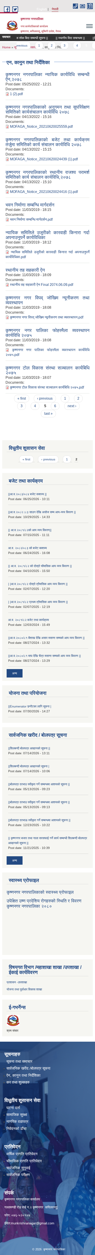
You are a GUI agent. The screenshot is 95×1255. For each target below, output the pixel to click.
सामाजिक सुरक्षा (16, 1115)
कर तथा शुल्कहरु (18, 1082)
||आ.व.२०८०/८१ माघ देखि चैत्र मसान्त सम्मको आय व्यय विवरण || (44, 656)
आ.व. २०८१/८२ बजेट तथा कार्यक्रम (28, 620)
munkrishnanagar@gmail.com (32, 1223)
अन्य (14, 673)
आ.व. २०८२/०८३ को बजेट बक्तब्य (27, 548)
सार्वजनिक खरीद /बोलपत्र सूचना (28, 1068)
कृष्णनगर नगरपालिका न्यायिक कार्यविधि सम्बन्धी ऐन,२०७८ (47, 77)
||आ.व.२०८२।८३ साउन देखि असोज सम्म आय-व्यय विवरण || (42, 512)
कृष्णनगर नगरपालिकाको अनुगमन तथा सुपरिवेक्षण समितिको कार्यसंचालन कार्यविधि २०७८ (47, 109)
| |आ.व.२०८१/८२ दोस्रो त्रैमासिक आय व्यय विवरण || (38, 584)
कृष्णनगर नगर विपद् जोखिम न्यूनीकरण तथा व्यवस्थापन (47, 300)
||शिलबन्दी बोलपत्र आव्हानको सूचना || (29, 748)
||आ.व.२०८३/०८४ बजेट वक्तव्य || (27, 494)
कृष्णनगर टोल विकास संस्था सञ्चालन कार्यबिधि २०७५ (47, 370)
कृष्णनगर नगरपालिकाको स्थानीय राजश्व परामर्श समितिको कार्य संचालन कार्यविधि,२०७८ (47, 175)
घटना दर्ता (13, 1108)
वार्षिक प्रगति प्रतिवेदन (22, 1154)
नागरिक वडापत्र (17, 1121)
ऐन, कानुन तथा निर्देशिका (23, 1075)
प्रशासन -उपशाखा (17, 982)
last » (48, 413)
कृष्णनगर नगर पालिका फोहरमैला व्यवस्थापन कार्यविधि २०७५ (47, 333)
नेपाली (55, 9)
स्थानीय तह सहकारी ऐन (25, 270)
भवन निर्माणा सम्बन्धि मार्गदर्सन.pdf (31, 219)
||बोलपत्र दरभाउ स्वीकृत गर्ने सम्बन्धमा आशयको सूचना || (39, 784)
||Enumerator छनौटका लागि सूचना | (29, 706)
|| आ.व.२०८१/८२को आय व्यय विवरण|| (29, 530)
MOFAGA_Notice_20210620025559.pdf (41, 126)
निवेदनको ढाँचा (16, 1129)
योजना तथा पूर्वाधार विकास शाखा (24, 989)
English (42, 9)
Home (6, 47)
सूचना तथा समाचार (19, 1061)
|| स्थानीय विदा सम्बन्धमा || (63, 38)
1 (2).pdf (16, 94)
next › (72, 406)
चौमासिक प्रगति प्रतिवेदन (24, 1161)
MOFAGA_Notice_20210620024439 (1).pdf (44, 159)
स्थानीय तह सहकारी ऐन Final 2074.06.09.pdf (41, 285)
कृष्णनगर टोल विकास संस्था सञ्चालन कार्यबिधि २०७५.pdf (47, 387)
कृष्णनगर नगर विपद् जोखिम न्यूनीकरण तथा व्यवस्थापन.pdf (46, 317)
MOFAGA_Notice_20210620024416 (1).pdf (44, 192)
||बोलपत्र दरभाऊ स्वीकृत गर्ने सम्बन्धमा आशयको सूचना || (39, 820)
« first (21, 398)
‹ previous (45, 398)
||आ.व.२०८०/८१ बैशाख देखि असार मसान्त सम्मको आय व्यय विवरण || (46, 638)
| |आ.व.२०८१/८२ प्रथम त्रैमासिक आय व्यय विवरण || (38, 602)
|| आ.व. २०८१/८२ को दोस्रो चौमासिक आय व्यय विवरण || (40, 566)
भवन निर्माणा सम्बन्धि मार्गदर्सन (30, 204)
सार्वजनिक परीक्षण (18, 1175)
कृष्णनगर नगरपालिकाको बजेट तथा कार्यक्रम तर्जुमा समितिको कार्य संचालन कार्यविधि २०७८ (47, 142)
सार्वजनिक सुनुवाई (18, 1168)
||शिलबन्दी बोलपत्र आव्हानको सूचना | (28, 766)
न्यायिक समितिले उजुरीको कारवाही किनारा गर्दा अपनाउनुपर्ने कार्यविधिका (47, 235)
